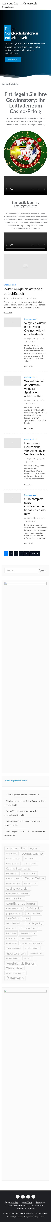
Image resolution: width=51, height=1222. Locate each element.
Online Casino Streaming (16, 1205)
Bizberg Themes (38, 1217)
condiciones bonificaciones (17, 893)
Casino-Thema (27, 1202)
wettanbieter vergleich (15, 973)
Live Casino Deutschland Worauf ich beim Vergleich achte (22, 823)
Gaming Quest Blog (11, 1202)
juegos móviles (13, 913)
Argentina (34, 848)
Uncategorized (10, 285)
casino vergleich (17, 888)
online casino (30, 928)
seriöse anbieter (32, 948)
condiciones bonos (21, 903)
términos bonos (12, 958)
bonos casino (32, 853)
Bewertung (11, 853)
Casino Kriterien (29, 873)
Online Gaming (11, 933)
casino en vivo (12, 873)
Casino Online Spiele (13, 883)
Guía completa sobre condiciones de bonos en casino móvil (35, 506)
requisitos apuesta (31, 943)
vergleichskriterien (20, 963)
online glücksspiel (28, 933)
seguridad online (13, 948)
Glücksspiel (34, 908)
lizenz (26, 918)
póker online (11, 943)
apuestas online (16, 848)
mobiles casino (11, 928)
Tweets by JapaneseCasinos (15, 780)
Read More (8, 313)
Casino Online (34, 878)
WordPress (18, 1217)
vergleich (28, 958)
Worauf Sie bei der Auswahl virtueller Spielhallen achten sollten (34, 389)
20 (27, 553)
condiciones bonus (14, 908)
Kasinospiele (40, 1202)
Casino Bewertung (18, 868)
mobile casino (14, 923)
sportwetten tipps (36, 953)
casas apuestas (12, 863)
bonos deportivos (13, 858)
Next (34, 553)
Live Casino (12, 918)
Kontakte (20, 1208)
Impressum (31, 1208)
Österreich (15, 978)
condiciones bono (14, 898)
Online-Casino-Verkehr (36, 1205)
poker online (25, 938)
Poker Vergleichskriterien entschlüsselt (22, 795)
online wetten (10, 938)
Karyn (8, 298)
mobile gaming (35, 923)
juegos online (32, 913)
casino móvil (13, 878)
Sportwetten (16, 953)
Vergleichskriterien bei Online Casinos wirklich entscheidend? (24, 803)
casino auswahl (30, 863)
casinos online (30, 883)
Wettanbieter (14, 968)
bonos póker (29, 858)
